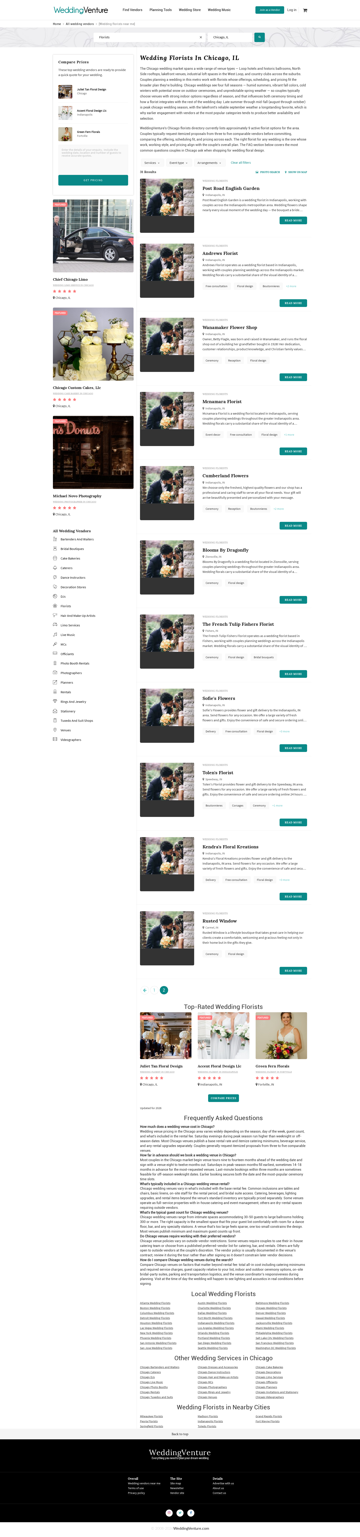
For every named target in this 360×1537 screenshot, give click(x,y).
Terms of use (136, 1488)
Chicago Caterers (150, 1372)
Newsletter (177, 1488)
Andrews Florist (220, 253)
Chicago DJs (147, 1377)
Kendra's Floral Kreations (230, 847)
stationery (68, 711)
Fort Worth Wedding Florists (215, 1318)
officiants (67, 654)
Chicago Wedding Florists (271, 1308)
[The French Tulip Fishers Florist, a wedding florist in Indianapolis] (167, 648)
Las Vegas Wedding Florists (156, 1328)
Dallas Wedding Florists (212, 1313)
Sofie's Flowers (218, 698)
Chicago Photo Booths (154, 1387)
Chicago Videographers (270, 1397)
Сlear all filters (241, 162)
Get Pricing (93, 180)
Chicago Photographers (212, 1387)
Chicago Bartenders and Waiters (159, 1367)
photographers (71, 673)
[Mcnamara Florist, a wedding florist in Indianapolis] (167, 425)
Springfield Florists (151, 1426)
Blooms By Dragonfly (225, 550)
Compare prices (223, 1098)
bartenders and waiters (77, 539)
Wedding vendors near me (144, 1483)
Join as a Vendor (270, 10)
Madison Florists (208, 1416)
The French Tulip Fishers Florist (238, 624)
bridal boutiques (72, 549)
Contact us (219, 1493)
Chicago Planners (266, 1387)
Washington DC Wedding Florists (276, 1348)
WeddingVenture (180, 1452)
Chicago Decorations (268, 1372)
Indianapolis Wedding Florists (216, 1323)
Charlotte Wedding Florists (214, 1308)
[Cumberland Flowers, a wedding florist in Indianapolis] (167, 500)
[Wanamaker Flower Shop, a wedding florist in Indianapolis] (167, 351)
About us (218, 1488)
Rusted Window (219, 921)
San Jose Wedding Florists (156, 1348)
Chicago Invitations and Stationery (277, 1392)
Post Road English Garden (231, 188)
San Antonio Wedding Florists (158, 1343)
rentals (66, 692)
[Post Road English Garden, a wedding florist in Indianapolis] (167, 208)
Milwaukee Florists (151, 1416)
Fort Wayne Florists (268, 1421)
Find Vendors (132, 10)
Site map (175, 1483)
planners (67, 682)
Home (57, 24)
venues (66, 730)
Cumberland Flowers (225, 476)
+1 (289, 434)
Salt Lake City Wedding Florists (275, 1338)
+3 (284, 731)
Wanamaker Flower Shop (229, 327)
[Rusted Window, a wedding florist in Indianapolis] (167, 945)
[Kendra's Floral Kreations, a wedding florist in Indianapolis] (167, 871)
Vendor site (177, 1493)
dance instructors (73, 577)
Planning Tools (161, 10)
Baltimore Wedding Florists (272, 1303)
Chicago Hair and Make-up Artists (218, 1377)
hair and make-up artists (78, 615)
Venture (81, 10)
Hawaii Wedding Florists (270, 1318)
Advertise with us (223, 1483)
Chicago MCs (205, 1382)
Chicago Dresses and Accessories (218, 1367)
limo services (70, 625)
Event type (177, 163)
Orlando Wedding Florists (213, 1333)
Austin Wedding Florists (212, 1303)
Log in (291, 10)
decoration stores (73, 587)
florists (66, 606)
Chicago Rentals (150, 1392)
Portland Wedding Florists (214, 1338)
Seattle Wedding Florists (213, 1348)
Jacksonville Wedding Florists (274, 1323)
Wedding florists (215, 180)
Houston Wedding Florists (156, 1323)
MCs (63, 644)
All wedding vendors (80, 24)
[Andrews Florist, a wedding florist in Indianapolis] (167, 277)
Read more (293, 220)
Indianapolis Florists (210, 1421)
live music (68, 635)
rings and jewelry (73, 701)
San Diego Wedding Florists (214, 1343)
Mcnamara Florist (222, 401)
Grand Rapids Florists (269, 1416)
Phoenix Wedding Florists (155, 1338)
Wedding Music (219, 10)
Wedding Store (190, 10)
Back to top (180, 1434)
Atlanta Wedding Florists (155, 1303)
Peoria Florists (149, 1421)
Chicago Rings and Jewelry (214, 1392)
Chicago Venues (207, 1397)
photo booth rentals (75, 663)
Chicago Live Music (151, 1382)
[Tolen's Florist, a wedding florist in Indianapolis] (167, 796)
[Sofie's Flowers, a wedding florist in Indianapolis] (167, 722)
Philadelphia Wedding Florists (274, 1333)
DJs (63, 596)
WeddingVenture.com (191, 1528)
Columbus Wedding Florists (157, 1313)
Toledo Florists (207, 1426)
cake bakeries (70, 558)
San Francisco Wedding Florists (275, 1343)
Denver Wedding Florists (271, 1313)
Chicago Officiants (267, 1382)
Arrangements (208, 163)
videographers (71, 740)
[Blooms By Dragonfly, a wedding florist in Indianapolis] (167, 574)
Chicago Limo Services (269, 1377)
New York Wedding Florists (156, 1333)
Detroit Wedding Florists (155, 1318)
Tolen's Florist (217, 772)
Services (150, 163)
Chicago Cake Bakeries (269, 1367)
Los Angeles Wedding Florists (216, 1328)
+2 (291, 286)
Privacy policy (136, 1493)
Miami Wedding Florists (270, 1328)
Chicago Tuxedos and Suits (156, 1397)
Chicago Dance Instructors (214, 1372)
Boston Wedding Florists (155, 1308)
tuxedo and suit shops (77, 720)
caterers (66, 568)
